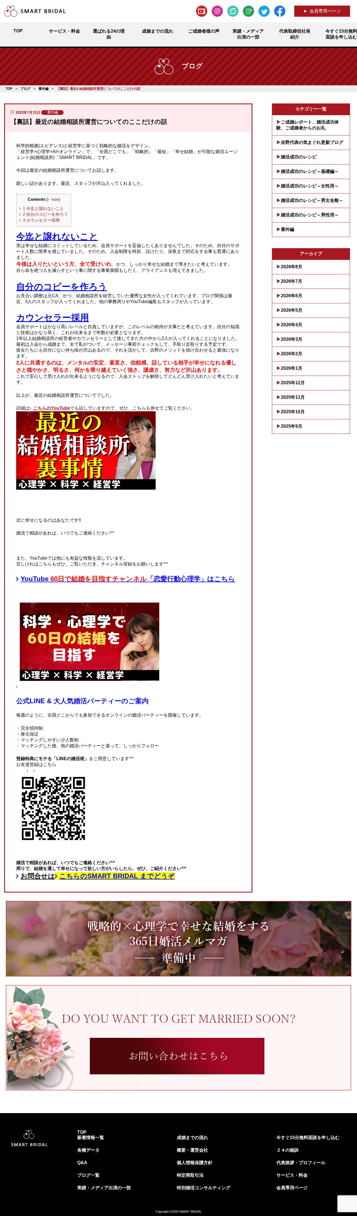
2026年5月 (291, 310)
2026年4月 (291, 324)
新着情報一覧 (90, 1137)
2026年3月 (291, 339)
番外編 (287, 229)
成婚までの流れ (192, 1137)
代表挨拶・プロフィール (300, 1162)
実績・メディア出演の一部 (104, 1187)
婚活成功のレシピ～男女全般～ (312, 200)
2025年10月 (293, 411)
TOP (81, 1132)
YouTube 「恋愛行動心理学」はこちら (128, 578)
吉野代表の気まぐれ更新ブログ (312, 142)
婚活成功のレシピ (299, 156)
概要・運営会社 (192, 1150)
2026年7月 (291, 281)
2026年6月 (291, 295)
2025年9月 (291, 426)
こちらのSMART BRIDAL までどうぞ (117, 876)
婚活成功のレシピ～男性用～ (310, 214)
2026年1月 (291, 368)
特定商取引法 (190, 1175)
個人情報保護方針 (195, 1162)
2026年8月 (291, 266)
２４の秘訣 (287, 1150)
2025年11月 (293, 397)
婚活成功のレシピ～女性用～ (310, 185)
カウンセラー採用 (41, 220)
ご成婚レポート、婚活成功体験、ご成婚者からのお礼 (307, 125)
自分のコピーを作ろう (45, 214)
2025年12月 (293, 382)
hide (55, 199)
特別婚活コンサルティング (203, 1187)
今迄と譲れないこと (43, 208)
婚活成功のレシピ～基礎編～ (310, 171)
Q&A (82, 1162)
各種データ (88, 1150)
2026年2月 (291, 353)
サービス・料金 (292, 1175)
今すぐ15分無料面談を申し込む (307, 1137)
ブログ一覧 (88, 1175)
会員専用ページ (325, 11)
